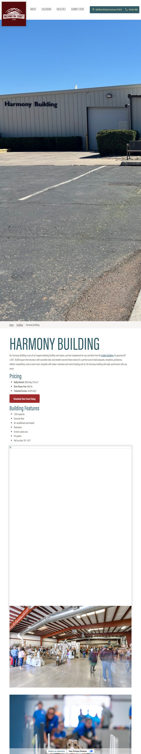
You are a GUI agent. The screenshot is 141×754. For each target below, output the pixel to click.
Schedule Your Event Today (25, 398)
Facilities (61, 8)
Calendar (46, 8)
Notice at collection (56, 751)
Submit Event (77, 8)
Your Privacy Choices (78, 751)
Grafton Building (107, 355)
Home (11, 325)
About (33, 8)
